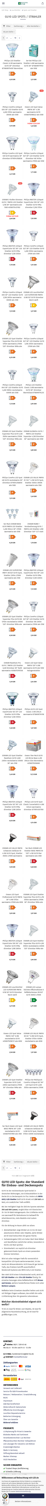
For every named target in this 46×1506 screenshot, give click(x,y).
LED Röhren (30, 1444)
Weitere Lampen (8, 1286)
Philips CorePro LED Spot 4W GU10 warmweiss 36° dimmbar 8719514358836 (12, 156)
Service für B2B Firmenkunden (15, 1391)
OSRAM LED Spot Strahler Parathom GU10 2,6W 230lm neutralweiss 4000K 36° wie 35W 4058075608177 (12, 759)
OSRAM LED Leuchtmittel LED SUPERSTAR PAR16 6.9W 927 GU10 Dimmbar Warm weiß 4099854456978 (34, 296)
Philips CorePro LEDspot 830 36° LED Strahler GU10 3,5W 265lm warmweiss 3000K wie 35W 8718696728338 (12, 296)
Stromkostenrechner (11, 1438)
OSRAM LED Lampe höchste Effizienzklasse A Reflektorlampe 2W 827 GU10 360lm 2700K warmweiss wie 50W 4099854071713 (34, 991)
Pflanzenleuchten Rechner (13, 1441)
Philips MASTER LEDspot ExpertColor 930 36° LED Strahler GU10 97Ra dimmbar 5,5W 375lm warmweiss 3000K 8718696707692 (33, 204)
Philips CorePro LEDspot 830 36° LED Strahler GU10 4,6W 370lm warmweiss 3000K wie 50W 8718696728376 (12, 111)
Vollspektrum (30, 1441)
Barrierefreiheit (13, 1404)
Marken (6, 1456)
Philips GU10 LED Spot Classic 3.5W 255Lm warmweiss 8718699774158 (33, 711)
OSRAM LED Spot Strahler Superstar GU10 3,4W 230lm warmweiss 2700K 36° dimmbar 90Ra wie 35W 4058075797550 (12, 1084)
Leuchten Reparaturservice (14, 1413)
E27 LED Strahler (8, 1277)
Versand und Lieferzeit (12, 1388)
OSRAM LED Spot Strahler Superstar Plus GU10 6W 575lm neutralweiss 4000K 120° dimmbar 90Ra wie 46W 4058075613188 (12, 620)
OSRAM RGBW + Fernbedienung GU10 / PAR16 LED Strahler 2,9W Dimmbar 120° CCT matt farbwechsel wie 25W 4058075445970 (33, 528)
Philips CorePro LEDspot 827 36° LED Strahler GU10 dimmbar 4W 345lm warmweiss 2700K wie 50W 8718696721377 (33, 157)
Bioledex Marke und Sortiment (15, 1435)
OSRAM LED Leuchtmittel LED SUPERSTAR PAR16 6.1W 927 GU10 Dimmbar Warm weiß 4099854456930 (12, 991)
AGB (5, 1404)
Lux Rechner (25, 1438)
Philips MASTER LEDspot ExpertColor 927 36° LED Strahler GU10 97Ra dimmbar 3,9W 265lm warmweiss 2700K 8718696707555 (12, 806)
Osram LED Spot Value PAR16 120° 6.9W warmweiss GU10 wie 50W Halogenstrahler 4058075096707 (33, 667)
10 (15, 38)
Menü (3, 3)
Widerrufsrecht (9, 1407)
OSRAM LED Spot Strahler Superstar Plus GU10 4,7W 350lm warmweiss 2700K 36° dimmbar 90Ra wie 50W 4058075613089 (33, 898)
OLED (5, 1459)
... (11, 38)
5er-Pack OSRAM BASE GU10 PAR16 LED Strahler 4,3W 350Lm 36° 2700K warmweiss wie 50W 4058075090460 (12, 528)
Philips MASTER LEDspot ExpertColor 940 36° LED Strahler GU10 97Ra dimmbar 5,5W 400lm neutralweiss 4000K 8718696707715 (33, 574)
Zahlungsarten (10, 1362)
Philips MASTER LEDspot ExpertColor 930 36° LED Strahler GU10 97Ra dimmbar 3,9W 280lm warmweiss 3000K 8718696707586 (12, 945)
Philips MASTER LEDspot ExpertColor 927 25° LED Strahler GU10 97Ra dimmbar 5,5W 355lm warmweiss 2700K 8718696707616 (12, 713)
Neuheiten (12, 1459)
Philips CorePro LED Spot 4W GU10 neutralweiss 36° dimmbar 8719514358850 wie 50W (12, 481)
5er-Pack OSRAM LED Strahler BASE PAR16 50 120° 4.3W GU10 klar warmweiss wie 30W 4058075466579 (33, 852)
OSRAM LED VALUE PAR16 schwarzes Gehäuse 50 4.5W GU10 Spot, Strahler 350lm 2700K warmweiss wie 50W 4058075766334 (12, 852)
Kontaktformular (20, 1357)
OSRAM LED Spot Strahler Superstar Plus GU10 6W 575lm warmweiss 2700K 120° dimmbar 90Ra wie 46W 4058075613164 (12, 343)
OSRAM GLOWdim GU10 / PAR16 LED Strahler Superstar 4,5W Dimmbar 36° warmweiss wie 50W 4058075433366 (34, 435)
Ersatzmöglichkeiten (11, 1447)
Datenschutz (21, 1407)
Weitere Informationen (23, 1501)
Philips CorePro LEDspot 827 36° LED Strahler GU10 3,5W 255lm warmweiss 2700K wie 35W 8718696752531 (33, 343)
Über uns (7, 1419)
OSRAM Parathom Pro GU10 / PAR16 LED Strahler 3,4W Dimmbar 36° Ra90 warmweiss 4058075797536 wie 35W (12, 667)
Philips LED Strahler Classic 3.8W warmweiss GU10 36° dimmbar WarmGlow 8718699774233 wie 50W (33, 389)
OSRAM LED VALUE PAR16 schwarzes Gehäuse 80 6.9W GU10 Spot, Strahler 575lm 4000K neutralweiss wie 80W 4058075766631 (33, 1130)
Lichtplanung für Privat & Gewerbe (17, 1431)
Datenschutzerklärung (23, 1491)
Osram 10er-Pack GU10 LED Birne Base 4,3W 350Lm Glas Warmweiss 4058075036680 (33, 759)
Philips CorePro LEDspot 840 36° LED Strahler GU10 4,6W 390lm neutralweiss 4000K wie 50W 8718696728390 (12, 389)
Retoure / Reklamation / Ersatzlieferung (19, 1394)
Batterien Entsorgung (11, 1416)
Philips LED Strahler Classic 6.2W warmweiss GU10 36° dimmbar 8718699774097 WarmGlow (12, 64)
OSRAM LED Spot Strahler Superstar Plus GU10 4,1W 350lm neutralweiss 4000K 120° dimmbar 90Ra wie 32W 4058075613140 (33, 945)
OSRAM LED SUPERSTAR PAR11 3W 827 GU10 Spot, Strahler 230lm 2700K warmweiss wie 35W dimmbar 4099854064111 (12, 574)
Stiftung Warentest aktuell (14, 1453)
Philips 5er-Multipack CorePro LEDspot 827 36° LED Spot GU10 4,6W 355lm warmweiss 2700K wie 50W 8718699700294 (34, 1084)
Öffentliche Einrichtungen (13, 1410)
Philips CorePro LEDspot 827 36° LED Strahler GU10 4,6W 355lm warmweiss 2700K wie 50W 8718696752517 (33, 250)
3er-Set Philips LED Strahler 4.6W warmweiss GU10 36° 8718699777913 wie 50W (34, 64)
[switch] (5, 1503)
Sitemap (13, 1456)
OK (23, 1496)
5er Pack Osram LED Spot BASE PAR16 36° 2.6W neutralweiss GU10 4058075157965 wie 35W (12, 1130)
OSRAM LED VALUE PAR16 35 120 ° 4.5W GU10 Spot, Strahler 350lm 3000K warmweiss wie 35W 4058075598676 (34, 482)
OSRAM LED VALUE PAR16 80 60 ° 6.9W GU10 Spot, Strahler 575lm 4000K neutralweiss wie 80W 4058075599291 (34, 1037)
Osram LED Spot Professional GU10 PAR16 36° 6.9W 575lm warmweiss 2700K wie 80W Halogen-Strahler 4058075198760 (12, 898)
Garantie (14, 1419)
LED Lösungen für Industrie (14, 1444)
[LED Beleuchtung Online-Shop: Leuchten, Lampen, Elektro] (23, 3)
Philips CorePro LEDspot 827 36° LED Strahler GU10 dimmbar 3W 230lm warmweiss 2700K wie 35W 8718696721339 (33, 620)
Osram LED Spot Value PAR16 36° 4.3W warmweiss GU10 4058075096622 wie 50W (33, 111)
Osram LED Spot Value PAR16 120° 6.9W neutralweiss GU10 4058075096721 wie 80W (12, 1037)
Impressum (7, 1401)
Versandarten (10, 1375)
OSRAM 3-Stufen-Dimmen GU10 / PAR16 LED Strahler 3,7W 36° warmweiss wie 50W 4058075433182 (12, 203)
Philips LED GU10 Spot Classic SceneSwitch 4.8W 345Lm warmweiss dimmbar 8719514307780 (33, 806)
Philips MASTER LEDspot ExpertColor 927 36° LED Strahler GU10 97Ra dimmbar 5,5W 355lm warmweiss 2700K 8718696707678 (12, 250)
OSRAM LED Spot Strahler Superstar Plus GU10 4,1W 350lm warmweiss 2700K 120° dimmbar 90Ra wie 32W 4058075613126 (12, 435)
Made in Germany (10, 1450)
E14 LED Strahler (25, 1277)
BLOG (5, 1398)
